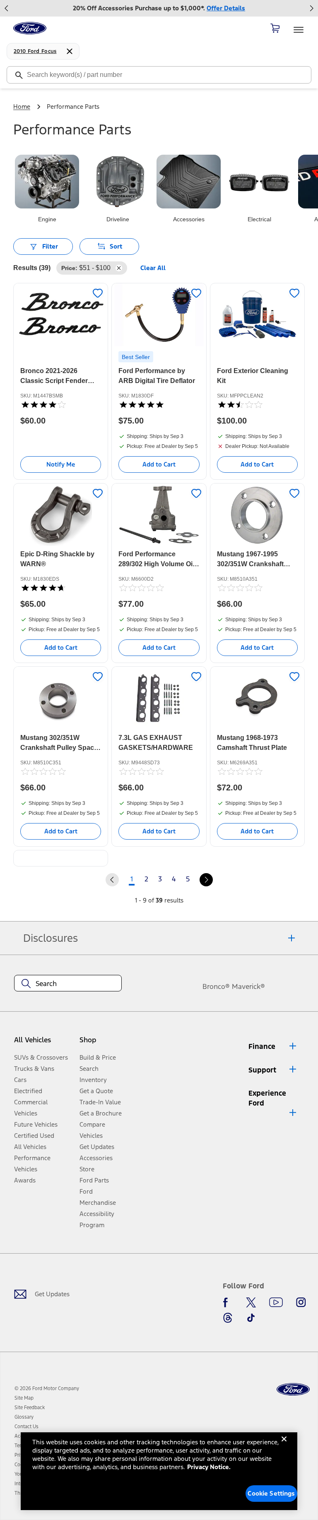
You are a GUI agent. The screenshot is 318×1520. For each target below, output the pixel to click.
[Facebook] (228, 1302)
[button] (102, 1043)
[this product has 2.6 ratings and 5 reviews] (257, 404)
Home (21, 106)
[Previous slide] (6, 8)
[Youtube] (276, 1302)
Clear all (153, 268)
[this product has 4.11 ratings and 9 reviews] (60, 404)
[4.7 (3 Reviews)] (43, 587)
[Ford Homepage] (293, 1390)
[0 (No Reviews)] (141, 587)
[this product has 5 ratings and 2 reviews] (158, 404)
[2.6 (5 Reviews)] (240, 404)
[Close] (284, 1445)
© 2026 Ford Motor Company (46, 1388)
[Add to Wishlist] (97, 293)
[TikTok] (251, 1318)
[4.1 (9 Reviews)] (43, 404)
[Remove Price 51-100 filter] (119, 268)
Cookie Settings (271, 1493)
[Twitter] (251, 1302)
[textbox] (68, 983)
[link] (24, 1398)
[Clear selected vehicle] (69, 51)
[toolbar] (159, 8)
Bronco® (216, 986)
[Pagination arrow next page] (206, 879)
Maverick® (248, 986)
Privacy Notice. (209, 1467)
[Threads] (228, 1318)
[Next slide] (311, 8)
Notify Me (60, 464)
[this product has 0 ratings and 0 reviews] (158, 587)
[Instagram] (301, 1302)
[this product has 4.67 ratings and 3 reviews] (60, 587)
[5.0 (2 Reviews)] (141, 404)
